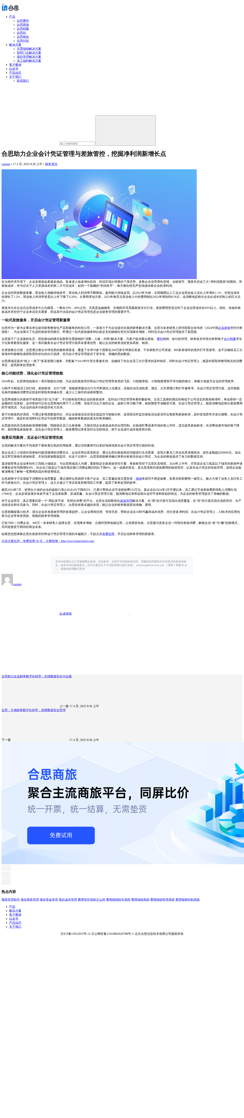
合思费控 (23, 20)
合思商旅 (23, 24)
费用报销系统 (140, 899)
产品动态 (15, 72)
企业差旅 (224, 327)
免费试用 (108, 534)
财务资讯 (51, 164)
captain (6, 164)
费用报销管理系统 (162, 899)
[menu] (3, 4)
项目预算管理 (30, 899)
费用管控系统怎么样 (91, 899)
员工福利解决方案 (29, 60)
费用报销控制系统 (187, 899)
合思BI (21, 32)
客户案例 (15, 64)
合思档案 (23, 28)
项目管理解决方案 (29, 56)
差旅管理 (126, 500)
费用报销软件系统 (118, 899)
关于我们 (15, 76)
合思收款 (23, 36)
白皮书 (13, 68)
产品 (12, 16)
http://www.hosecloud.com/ (77, 541)
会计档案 (230, 339)
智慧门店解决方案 (29, 52)
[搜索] (126, 130)
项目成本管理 (68, 899)
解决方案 (15, 44)
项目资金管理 (49, 899)
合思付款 (23, 40)
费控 (160, 339)
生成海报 (65, 613)
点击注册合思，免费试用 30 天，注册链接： (31, 541)
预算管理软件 (11, 899)
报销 (139, 478)
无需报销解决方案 (29, 48)
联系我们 (23, 80)
